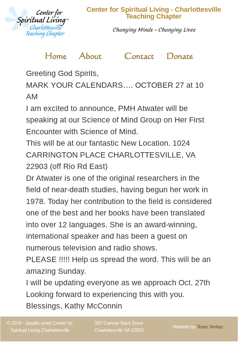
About (90, 55)
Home (56, 55)
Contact (139, 55)
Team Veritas (210, 326)
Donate (179, 55)
